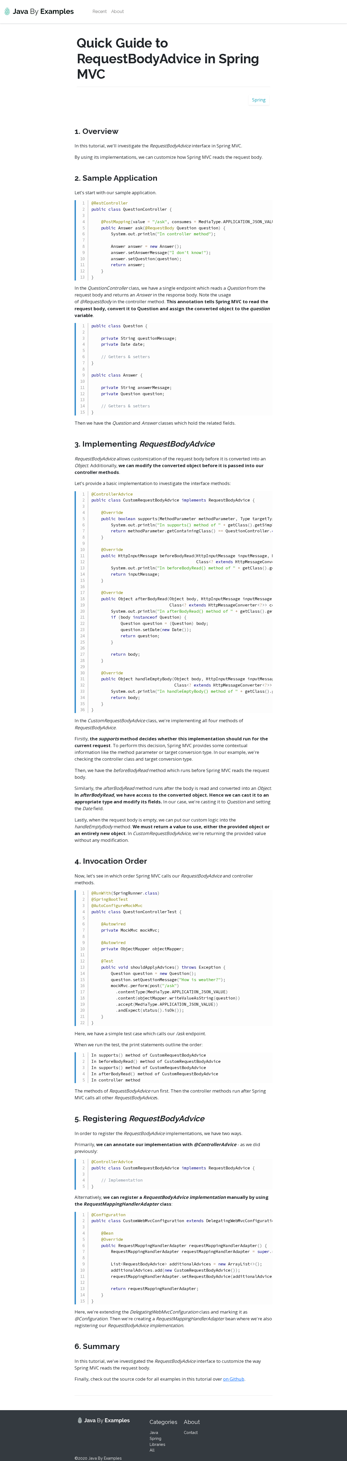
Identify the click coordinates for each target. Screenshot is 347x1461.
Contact (191, 1432)
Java (154, 1432)
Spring (259, 100)
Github (262, 205)
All (152, 1450)
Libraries (157, 1444)
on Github (233, 1379)
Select (245, 205)
